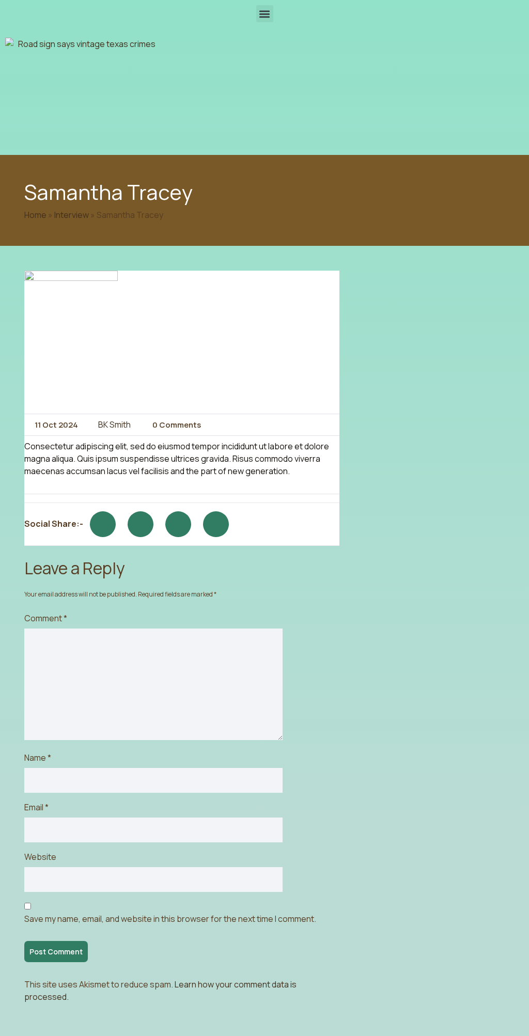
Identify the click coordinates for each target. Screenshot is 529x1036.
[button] (264, 13)
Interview (71, 215)
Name (37, 757)
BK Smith (114, 424)
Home (35, 215)
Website (40, 856)
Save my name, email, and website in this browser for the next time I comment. (170, 918)
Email (36, 807)
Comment (45, 618)
